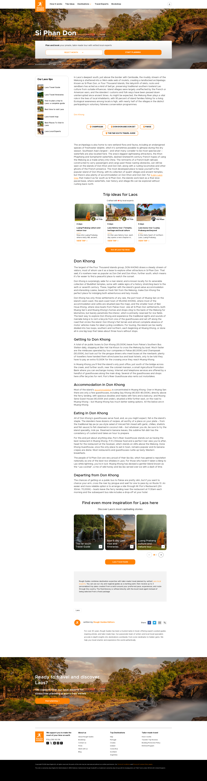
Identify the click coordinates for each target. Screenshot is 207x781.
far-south (69, 64)
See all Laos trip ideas (120, 250)
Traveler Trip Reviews (150, 740)
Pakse (148, 127)
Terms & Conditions (124, 764)
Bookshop (116, 4)
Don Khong (79, 115)
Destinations (83, 4)
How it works (56, 4)
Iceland (112, 746)
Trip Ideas (69, 4)
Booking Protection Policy (151, 743)
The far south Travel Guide (121, 133)
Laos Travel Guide (120, 562)
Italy (111, 737)
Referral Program (148, 746)
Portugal (113, 740)
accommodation (103, 390)
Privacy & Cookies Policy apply (142, 764)
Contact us (82, 743)
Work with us (83, 749)
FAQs (80, 746)
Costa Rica (114, 749)
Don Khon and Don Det (124, 127)
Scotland (113, 752)
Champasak (97, 127)
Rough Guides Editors (103, 622)
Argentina (113, 755)
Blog (80, 752)
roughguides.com (42, 64)
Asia (54, 64)
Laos (61, 64)
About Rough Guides (85, 737)
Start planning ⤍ (52, 701)
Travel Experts (101, 4)
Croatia (112, 743)
